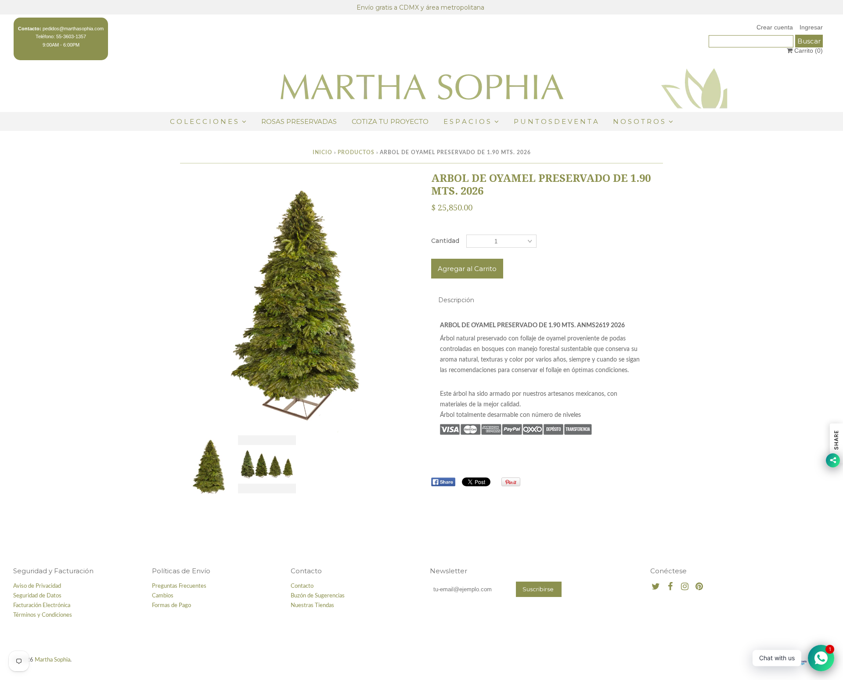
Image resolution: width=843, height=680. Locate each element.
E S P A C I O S (466, 121)
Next (402, 304)
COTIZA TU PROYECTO (390, 121)
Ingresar (811, 27)
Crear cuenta (775, 27)
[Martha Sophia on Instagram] (684, 587)
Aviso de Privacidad (37, 586)
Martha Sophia (52, 660)
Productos (356, 152)
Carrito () (808, 50)
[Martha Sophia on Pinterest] (699, 587)
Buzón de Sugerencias (318, 596)
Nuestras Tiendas (312, 605)
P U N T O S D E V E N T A (556, 121)
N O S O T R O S (639, 121)
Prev (189, 304)
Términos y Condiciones (42, 615)
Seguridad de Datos (37, 596)
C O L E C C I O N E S (205, 121)
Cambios (162, 596)
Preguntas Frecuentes (179, 586)
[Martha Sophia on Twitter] (655, 587)
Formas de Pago (171, 605)
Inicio (322, 152)
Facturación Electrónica (41, 605)
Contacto (302, 586)
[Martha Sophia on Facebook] (670, 587)
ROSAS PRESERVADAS (299, 121)
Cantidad (445, 241)
